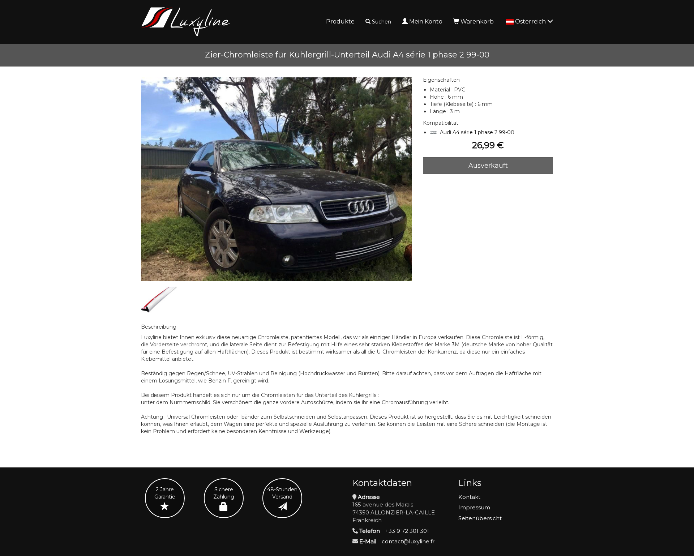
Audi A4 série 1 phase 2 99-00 (477, 132)
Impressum (474, 507)
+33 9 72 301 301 (407, 530)
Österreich (531, 21)
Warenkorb (477, 21)
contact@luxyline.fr (408, 541)
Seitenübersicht (480, 518)
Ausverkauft (488, 166)
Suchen (381, 21)
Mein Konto (425, 21)
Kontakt (469, 496)
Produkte (340, 21)
